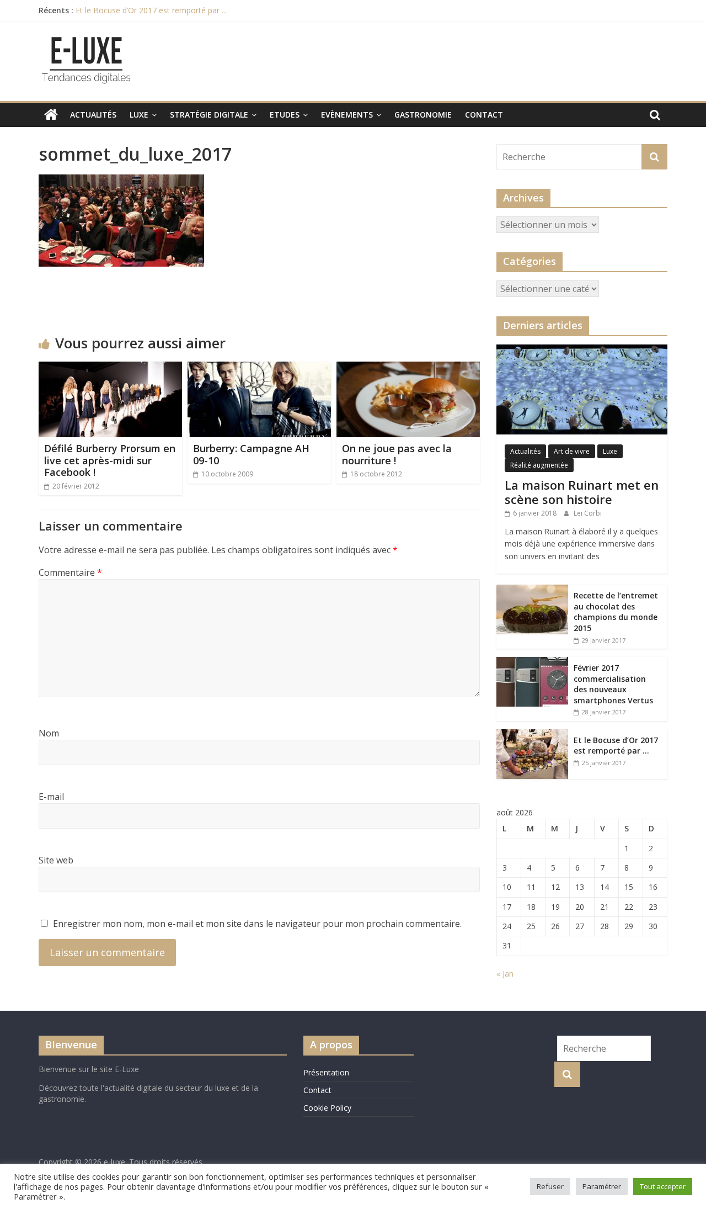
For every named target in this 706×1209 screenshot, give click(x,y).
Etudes (284, 114)
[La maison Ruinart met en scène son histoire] (581, 350)
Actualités (93, 114)
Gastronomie (423, 114)
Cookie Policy (327, 1107)
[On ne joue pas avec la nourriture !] (408, 368)
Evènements (347, 114)
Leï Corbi (588, 513)
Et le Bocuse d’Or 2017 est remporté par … (152, 10)
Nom (49, 733)
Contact (484, 114)
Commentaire (70, 572)
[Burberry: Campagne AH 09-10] (259, 368)
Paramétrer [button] (601, 1186)
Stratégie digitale (209, 114)
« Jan (505, 973)
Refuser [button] (550, 1186)
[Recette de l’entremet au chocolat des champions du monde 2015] (532, 590)
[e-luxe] (51, 114)
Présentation (326, 1072)
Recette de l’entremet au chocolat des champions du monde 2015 (616, 611)
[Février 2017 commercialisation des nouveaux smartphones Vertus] (532, 662)
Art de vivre (572, 451)
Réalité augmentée (539, 465)
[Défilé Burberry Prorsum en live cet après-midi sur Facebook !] (110, 368)
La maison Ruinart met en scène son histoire (582, 491)
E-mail (51, 797)
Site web (56, 860)
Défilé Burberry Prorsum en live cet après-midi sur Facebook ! (109, 460)
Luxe (139, 114)
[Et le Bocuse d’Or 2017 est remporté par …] (532, 735)
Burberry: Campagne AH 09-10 (251, 454)
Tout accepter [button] (663, 1186)
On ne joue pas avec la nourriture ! (397, 454)
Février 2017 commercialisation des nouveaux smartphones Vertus (613, 684)
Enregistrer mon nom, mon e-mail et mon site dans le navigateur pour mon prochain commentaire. (257, 924)
